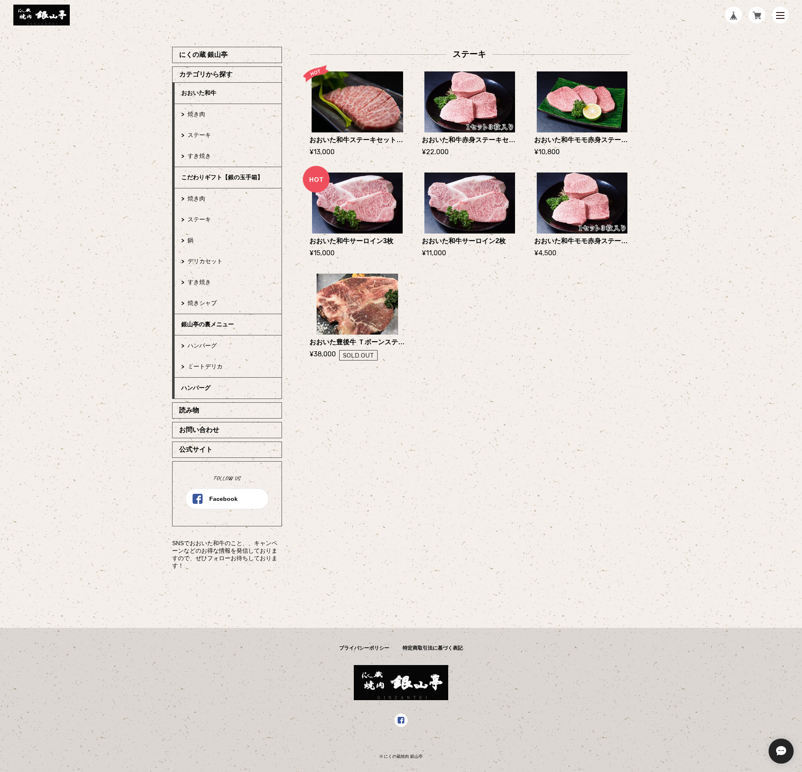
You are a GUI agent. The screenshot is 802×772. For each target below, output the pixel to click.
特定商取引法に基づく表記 (433, 648)
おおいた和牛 (198, 92)
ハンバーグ (202, 345)
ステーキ (199, 135)
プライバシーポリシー (364, 648)
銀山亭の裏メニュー (207, 324)
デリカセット (205, 261)
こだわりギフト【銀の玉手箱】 (222, 177)
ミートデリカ (205, 366)
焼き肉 (196, 114)
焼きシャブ (202, 303)
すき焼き (199, 155)
